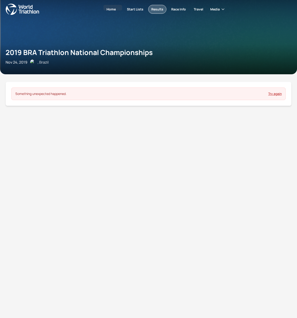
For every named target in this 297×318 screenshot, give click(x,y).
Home (111, 9)
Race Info (178, 9)
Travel (198, 9)
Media (215, 9)
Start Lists (135, 9)
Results (157, 9)
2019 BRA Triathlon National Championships (79, 52)
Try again (275, 93)
